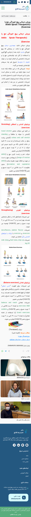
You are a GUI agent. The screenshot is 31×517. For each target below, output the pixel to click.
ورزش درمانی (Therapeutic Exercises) (19, 346)
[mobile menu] (3, 8)
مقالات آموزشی (24, 473)
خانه (27, 456)
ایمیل (27, 476)
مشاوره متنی (25, 459)
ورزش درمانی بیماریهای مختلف (20, 339)
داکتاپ (12, 515)
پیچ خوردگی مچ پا (24, 336)
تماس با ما (25, 462)
